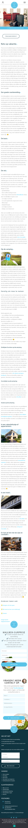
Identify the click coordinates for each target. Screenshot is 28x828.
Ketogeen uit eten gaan (9, 605)
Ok (14, 826)
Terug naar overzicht (11, 36)
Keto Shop (5, 777)
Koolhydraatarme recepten (9, 780)
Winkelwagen (6, 789)
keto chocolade (21, 237)
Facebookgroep (18, 688)
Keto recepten (6, 774)
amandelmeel (21, 460)
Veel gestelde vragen (7, 792)
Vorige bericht (4, 619)
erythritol (3, 462)
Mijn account (6, 788)
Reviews (4, 794)
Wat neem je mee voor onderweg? (11, 609)
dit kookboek (20, 194)
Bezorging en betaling (8, 791)
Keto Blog (5, 776)
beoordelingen (19, 812)
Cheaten (5, 613)
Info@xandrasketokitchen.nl (11, 806)
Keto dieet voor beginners (8, 779)
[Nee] (26, 823)
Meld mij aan (14, 664)
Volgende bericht (5, 621)
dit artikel (18, 397)
